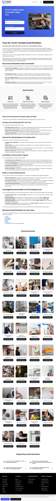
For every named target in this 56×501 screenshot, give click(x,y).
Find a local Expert (31, 479)
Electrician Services (45, 482)
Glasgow (7, 222)
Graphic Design (44, 488)
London (7, 216)
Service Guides (5, 484)
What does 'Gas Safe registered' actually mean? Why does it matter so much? (40, 462)
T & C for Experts (18, 490)
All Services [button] (34, 2)
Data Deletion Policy (19, 486)
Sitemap (4, 491)
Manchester (8, 219)
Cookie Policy (22, 496)
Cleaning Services (44, 490)
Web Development (44, 486)
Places (3, 490)
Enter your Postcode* (9, 26)
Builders (42, 484)
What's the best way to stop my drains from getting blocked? (13, 468)
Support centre (18, 481)
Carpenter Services (45, 481)
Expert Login (30, 482)
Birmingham (8, 218)
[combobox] (14, 22)
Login (41, 2)
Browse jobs (30, 481)
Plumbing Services (44, 479)
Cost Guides (4, 482)
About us (17, 479)
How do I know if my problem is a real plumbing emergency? (14, 461)
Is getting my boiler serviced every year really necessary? (39, 468)
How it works (4, 479)
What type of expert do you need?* (12, 19)
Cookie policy (17, 484)
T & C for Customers (19, 488)
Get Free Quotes (8, 253)
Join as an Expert (48, 2)
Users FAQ (4, 486)
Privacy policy (18, 482)
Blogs (3, 488)
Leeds (6, 220)
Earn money (4, 481)
